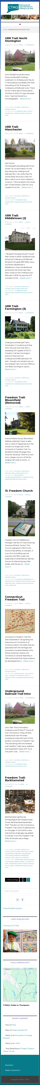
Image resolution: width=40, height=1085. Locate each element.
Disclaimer (9, 1065)
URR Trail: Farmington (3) (15, 307)
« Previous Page (12, 880)
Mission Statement (12, 1070)
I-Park (17, 1043)
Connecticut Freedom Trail (15, 598)
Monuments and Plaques (18, 863)
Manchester (9, 202)
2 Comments (29, 313)
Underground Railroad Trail (16, 479)
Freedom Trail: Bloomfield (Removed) (15, 400)
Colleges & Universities (23, 579)
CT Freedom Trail (21, 111)
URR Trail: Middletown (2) (15, 217)
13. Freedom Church (19, 490)
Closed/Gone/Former (13, 477)
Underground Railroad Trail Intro (18, 692)
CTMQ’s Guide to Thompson (16, 1005)
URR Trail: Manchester (13, 128)
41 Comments (29, 45)
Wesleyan (12, 585)
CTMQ (20, 8)
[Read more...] (25, 99)
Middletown (9, 292)
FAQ (14, 1025)
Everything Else (22, 288)
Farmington (9, 384)
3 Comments (29, 133)
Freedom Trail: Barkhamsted (15, 779)
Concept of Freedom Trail (19, 675)
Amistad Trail (19, 673)
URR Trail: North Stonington (16, 40)
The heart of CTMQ (11, 926)
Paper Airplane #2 (20, 1030)
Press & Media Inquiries (12, 908)
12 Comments (30, 698)
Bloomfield (19, 475)
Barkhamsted (20, 861)
